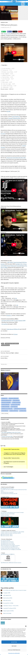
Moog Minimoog (11, 265)
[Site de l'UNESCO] (8, 558)
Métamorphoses (5, 345)
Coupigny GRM (6, 592)
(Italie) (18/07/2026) (11, 432)
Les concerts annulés (5, 540)
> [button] (17, 381)
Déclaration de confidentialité (14, 653)
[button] (26, 626)
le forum (15, 334)
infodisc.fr (8, 315)
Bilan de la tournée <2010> (7, 535)
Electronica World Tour (6, 400)
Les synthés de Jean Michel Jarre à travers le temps (12, 512)
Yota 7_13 (9, 27)
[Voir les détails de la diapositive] (10, 381)
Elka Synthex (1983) (7, 598)
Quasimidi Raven (20, 265)
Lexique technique (5, 515)
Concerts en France (15, 404)
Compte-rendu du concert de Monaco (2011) (11, 533)
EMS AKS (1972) (7, 600)
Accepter (14, 642)
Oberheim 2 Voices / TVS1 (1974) (10, 605)
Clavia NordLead (17, 262)
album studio (7, 33)
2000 (3, 343)
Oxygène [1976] (5, 406)
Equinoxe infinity (5, 404)
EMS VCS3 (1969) (7, 613)
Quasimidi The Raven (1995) (9, 608)
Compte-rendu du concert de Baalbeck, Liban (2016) (12, 531)
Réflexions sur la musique (7, 408)
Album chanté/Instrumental (12, 343)
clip (16, 298)
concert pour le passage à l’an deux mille (16, 157)
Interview (4, 398)
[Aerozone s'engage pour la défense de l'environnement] (8, 477)
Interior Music (5, 357)
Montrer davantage (5, 413)
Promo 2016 (16, 400)
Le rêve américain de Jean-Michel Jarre (9, 546)
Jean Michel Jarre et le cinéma (7, 543)
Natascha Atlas (16, 118)
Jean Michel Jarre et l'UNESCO (7, 554)
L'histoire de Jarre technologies (8, 513)
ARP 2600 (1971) (7, 595)
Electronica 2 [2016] (6, 402)
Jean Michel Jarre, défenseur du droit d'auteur (11, 562)
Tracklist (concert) (16, 402)
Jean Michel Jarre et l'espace (7, 541)
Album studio (4, 22)
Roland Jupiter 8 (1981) (8, 610)
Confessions (23, 410)
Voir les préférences (14, 650)
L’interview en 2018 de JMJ (13, 329)
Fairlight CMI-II (19, 264)
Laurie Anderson (16, 116)
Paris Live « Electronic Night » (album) (10, 352)
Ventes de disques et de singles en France (10, 545)
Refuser (14, 646)
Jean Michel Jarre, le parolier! (7, 492)
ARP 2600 (9, 262)
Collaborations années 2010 (19, 408)
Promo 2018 (5, 410)
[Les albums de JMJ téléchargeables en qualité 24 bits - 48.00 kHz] (3, 623)
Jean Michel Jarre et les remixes (8, 544)
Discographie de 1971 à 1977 (7, 488)
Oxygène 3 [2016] (14, 410)
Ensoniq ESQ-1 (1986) (8, 603)
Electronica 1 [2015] (13, 398)
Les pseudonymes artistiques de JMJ (9, 493)
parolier (8, 111)
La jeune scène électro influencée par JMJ (10, 548)
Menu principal (26, 4)
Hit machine (4, 324)
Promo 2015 (14, 406)
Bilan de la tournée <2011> (7, 534)
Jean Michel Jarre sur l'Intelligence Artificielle (11, 549)
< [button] (2, 381)
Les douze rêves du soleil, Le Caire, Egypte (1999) (13, 320)
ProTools (3, 133)
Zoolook (10, 118)
